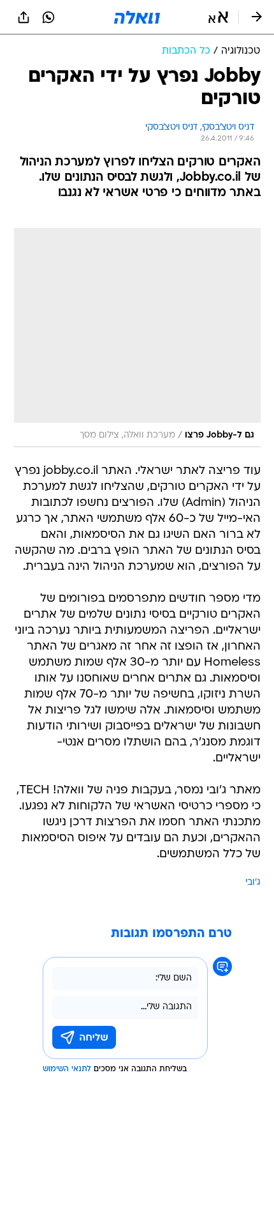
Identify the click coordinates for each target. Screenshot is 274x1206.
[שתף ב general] (24, 17)
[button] (218, 17)
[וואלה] (137, 17)
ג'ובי (253, 882)
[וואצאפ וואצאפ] (48, 17)
